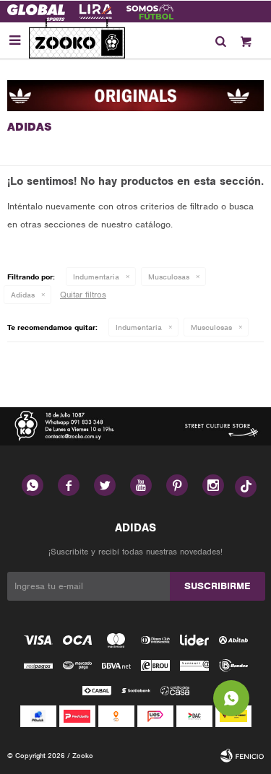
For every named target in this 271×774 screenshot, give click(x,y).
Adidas (23, 295)
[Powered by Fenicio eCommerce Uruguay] (242, 756)
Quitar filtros (83, 294)
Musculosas (168, 276)
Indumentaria (96, 276)
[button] (220, 40)
